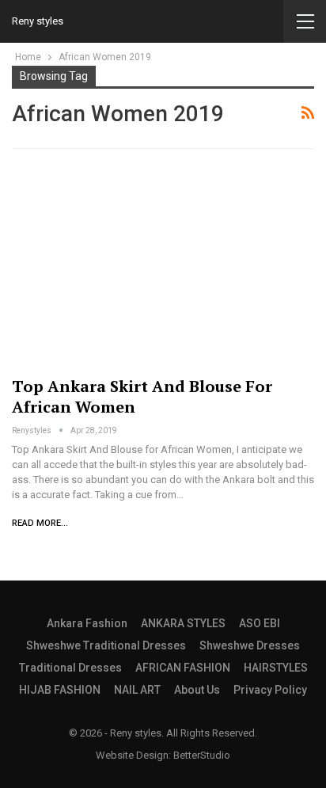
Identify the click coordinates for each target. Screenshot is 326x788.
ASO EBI (259, 623)
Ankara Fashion (87, 623)
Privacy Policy (270, 689)
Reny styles (37, 21)
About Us (197, 689)
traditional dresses (70, 667)
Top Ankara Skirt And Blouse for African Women (142, 396)
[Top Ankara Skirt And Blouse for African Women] (163, 265)
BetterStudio (201, 755)
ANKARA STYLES (183, 623)
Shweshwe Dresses (249, 645)
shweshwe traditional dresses (106, 645)
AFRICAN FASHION (182, 667)
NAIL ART (137, 689)
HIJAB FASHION (59, 689)
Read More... (40, 523)
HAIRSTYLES (276, 667)
